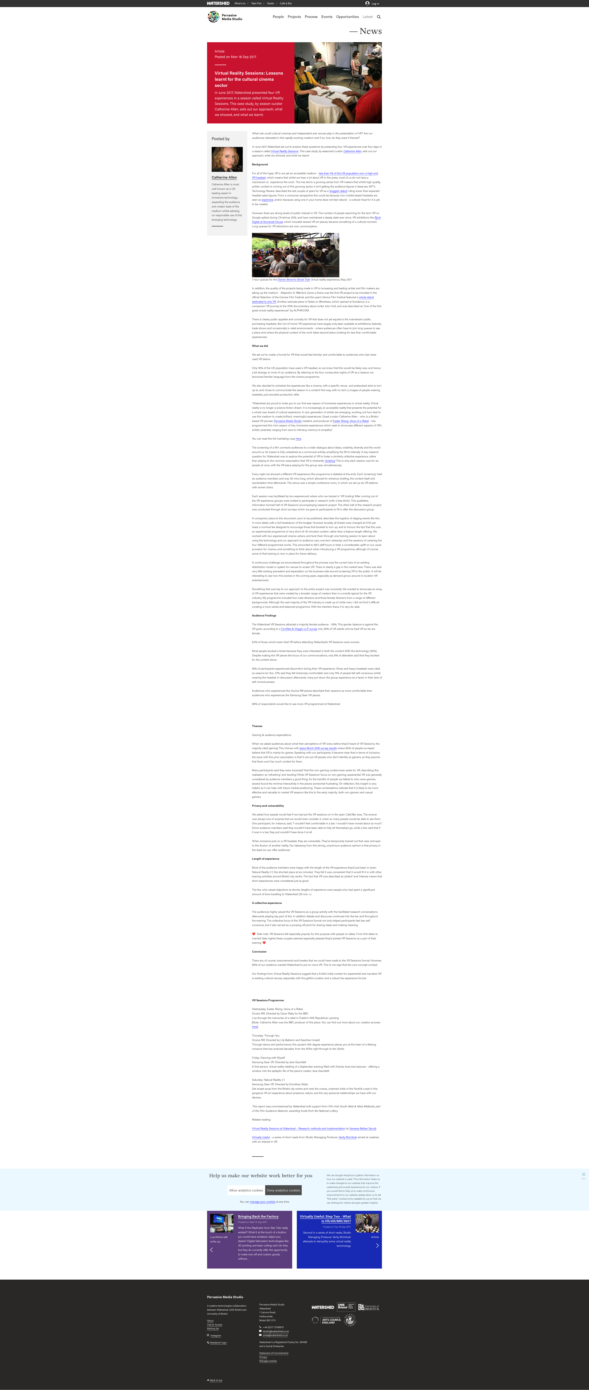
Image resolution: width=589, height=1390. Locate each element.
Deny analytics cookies (283, 1190)
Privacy (263, 1357)
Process (311, 16)
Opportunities (347, 16)
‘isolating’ (330, 460)
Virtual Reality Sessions (284, 151)
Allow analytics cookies (246, 1190)
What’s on (240, 3)
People (278, 16)
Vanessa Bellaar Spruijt (362, 1128)
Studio (270, 3)
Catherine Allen (352, 151)
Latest (368, 16)
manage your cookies (262, 1201)
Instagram (216, 1335)
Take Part (256, 3)
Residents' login (218, 1342)
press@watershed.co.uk (275, 1335)
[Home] (214, 16)
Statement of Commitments (273, 1353)
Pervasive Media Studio (232, 17)
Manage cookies (268, 1361)
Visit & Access (214, 1324)
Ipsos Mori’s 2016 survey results (318, 748)
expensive (267, 199)
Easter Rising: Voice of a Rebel (351, 421)
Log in (375, 3)
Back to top (216, 1380)
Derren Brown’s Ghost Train (294, 279)
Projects (294, 16)
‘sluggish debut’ (338, 191)
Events (326, 16)
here (298, 438)
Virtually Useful (261, 1137)
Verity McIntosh (348, 1137)
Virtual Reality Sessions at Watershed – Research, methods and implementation (298, 1128)
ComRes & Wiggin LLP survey (299, 629)
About (210, 1320)
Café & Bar (286, 3)
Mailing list (213, 1328)
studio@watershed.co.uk (276, 1331)
